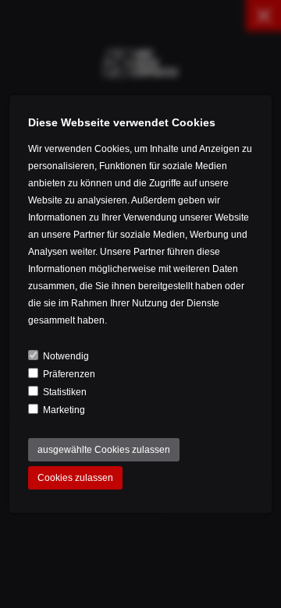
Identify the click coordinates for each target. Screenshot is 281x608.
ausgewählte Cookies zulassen (103, 449)
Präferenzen (69, 374)
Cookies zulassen (75, 477)
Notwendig (66, 356)
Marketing (64, 410)
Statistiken (65, 392)
